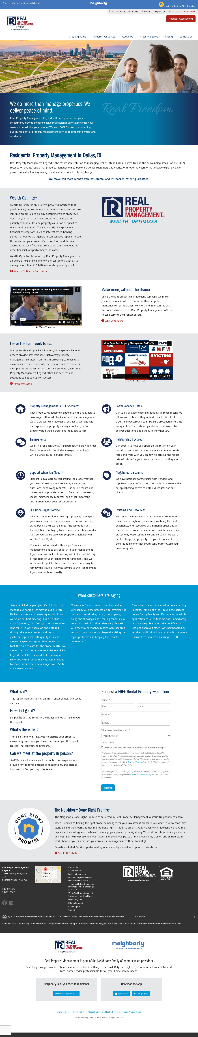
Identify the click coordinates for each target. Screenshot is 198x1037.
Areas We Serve (149, 36)
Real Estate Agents (76, 874)
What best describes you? (115, 730)
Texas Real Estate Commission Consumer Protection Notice (81, 894)
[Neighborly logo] (99, 3)
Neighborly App (75, 899)
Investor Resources (104, 36)
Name (105, 699)
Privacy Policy (141, 762)
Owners (147, 11)
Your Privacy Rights (132, 1011)
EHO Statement (75, 903)
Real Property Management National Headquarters (80, 879)
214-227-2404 (188, 11)
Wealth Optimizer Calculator (30, 271)
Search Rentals (118, 11)
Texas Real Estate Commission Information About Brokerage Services (81, 887)
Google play (142, 993)
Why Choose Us (114, 320)
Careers (71, 910)
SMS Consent (108, 742)
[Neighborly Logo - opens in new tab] (138, 944)
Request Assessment (181, 18)
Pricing (169, 36)
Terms (129, 762)
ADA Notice (140, 916)
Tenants (134, 11)
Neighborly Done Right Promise (180, 6)
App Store (123, 993)
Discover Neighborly (64, 993)
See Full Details (67, 853)
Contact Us (186, 36)
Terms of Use (62, 1011)
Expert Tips (160, 11)
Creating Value (77, 36)
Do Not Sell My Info (111, 1011)
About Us (127, 36)
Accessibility (93, 1011)
